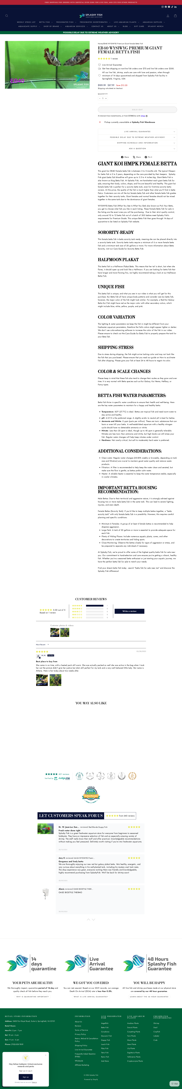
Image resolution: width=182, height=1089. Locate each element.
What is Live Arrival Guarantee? (91, 997)
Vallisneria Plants (133, 1057)
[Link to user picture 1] (42, 680)
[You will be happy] (149, 963)
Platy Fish (104, 1048)
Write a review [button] (129, 611)
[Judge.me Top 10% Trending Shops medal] (132, 776)
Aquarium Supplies (153, 22)
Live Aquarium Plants (125, 22)
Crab (155, 1040)
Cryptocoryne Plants (135, 1061)
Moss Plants (131, 1040)
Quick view (25, 739)
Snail (155, 1027)
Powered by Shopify (91, 1079)
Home (100, 43)
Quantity (103, 94)
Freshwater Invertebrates (94, 22)
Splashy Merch (156, 26)
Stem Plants (131, 1044)
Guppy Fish (105, 1040)
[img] (42, 651)
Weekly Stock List (26, 22)
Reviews (78, 1026)
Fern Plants (131, 1036)
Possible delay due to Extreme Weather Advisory (137, 137)
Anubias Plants (133, 1023)
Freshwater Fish (65, 22)
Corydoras (105, 1031)
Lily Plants (131, 1048)
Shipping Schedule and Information (137, 143)
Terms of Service (81, 1030)
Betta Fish (45, 22)
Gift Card (139, 26)
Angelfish (104, 1023)
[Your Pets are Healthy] (33, 963)
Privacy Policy (80, 1034)
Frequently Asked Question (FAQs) (85, 1055)
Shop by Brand (52, 26)
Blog (126, 26)
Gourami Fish (106, 1036)
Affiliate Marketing (82, 1065)
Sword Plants (132, 1027)
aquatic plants (146, 536)
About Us (112, 26)
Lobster (156, 1036)
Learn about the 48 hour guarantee (149, 997)
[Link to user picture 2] (55, 680)
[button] (104, 58)
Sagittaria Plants (133, 1052)
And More (105, 1061)
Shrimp (156, 1023)
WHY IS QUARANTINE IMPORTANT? (32, 997)
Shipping (101, 88)
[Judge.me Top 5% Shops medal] (122, 776)
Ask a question (137, 148)
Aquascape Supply (28, 26)
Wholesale (79, 1061)
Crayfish (157, 1031)
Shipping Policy (81, 1045)
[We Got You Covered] (91, 963)
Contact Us (98, 26)
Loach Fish (105, 1044)
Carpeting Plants (133, 1031)
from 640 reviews (126, 815)
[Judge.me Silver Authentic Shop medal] (90, 776)
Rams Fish (105, 1057)
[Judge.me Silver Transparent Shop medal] (101, 776)
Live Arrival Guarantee (137, 131)
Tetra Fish (105, 1052)
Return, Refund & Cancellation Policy (86, 1039)
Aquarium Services (75, 26)
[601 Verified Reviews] (91, 804)
